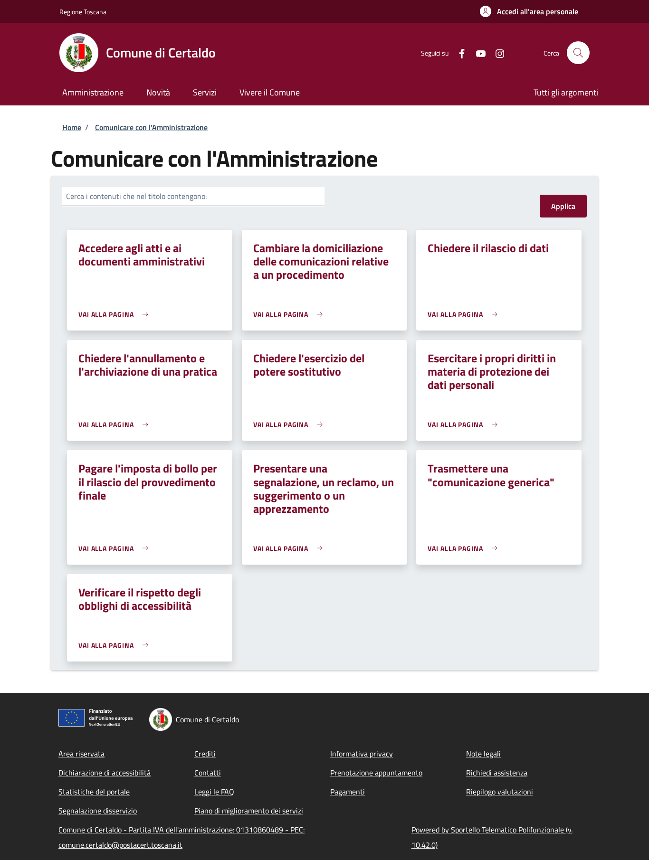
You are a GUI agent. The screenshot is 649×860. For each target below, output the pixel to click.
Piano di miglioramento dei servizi (248, 810)
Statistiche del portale (94, 791)
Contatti (207, 772)
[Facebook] (458, 52)
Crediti (205, 753)
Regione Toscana (82, 12)
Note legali (483, 753)
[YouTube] (477, 52)
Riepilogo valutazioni (499, 791)
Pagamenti (347, 791)
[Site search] (578, 52)
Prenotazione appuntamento (376, 772)
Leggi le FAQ (214, 791)
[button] (529, 11)
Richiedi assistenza (496, 772)
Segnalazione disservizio (97, 810)
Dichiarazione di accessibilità (104, 772)
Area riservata (81, 753)
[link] (115, 314)
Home (71, 127)
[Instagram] (496, 52)
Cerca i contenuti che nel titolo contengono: (136, 196)
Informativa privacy (361, 753)
